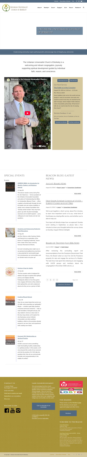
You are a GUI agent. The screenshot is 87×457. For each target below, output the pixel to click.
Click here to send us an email (13, 393)
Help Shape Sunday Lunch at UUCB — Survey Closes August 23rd (64, 202)
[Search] (83, 8)
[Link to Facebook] (76, 1)
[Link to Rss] (84, 1)
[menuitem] (56, 1)
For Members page (75, 403)
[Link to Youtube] (81, 1)
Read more (77, 193)
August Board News (56, 183)
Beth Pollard (65, 247)
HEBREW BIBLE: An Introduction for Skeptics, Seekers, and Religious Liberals (28, 185)
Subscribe (7, 396)
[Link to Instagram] (79, 1)
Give (73, 1)
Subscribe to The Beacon (71, 422)
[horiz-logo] (15, 8)
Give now (7, 399)
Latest (63, 187)
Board (59, 187)
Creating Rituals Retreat (25, 297)
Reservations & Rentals (65, 1)
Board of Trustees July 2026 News (62, 243)
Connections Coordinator (74, 187)
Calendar (56, 1)
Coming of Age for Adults (25, 268)
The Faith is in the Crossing (64, 88)
